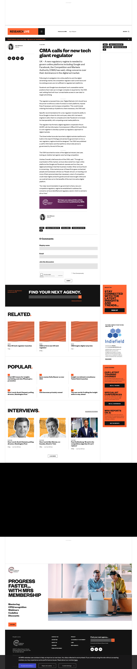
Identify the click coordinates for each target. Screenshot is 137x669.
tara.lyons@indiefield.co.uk (114, 347)
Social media (66, 228)
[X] (13, 59)
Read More (80, 205)
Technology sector (78, 228)
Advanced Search (76, 300)
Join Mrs (54, 645)
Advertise (54, 639)
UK (41, 230)
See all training (114, 385)
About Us (54, 642)
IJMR (72, 642)
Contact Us (55, 637)
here (75, 660)
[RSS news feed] (17, 59)
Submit (68, 280)
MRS (65, 31)
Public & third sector (52, 228)
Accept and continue (27, 666)
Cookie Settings (67, 666)
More (91, 411)
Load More (53, 456)
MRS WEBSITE (74, 645)
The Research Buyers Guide (15, 291)
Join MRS (12, 624)
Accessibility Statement (78, 639)
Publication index (57, 648)
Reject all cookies (47, 666)
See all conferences (115, 403)
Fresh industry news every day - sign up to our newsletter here (26, 39)
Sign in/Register (72, 31)
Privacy (73, 637)
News (41, 228)
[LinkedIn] (9, 59)
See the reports (114, 423)
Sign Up (114, 310)
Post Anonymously (78, 273)
